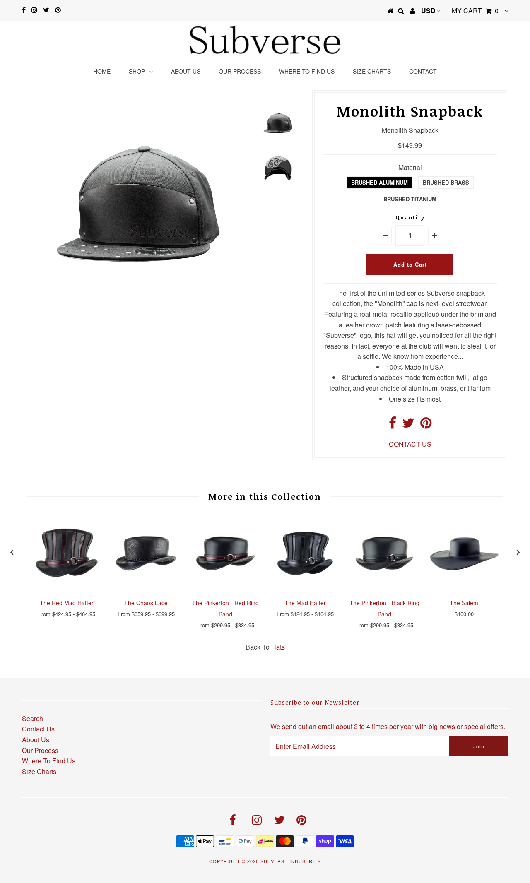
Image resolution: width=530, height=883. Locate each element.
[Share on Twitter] (408, 425)
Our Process (240, 71)
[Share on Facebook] (392, 425)
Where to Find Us (307, 71)
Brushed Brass (446, 182)
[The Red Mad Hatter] (66, 588)
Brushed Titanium (409, 199)
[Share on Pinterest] (425, 425)
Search (32, 718)
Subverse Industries (290, 861)
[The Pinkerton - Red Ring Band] (225, 588)
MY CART (475, 10)
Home (102, 71)
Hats (278, 647)
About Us (35, 739)
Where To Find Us (48, 760)
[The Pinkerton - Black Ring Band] (384, 588)
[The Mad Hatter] (305, 588)
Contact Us (38, 729)
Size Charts (372, 71)
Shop (137, 71)
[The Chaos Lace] (146, 588)
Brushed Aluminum (379, 182)
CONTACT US (410, 444)
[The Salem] (464, 588)
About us (185, 71)
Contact (423, 71)
